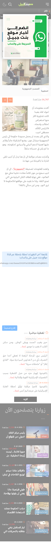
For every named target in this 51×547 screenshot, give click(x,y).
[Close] (48, 14)
